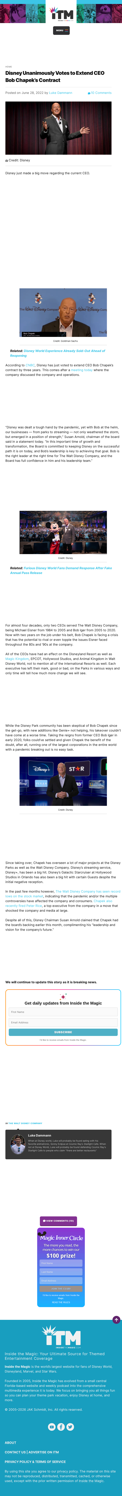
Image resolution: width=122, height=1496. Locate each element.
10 (101, 93)
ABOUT (10, 1443)
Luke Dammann (60, 93)
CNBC (30, 365)
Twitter (70, 1427)
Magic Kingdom (17, 659)
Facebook (61, 1427)
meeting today (82, 370)
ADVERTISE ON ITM (43, 1452)
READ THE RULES (61, 1302)
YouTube (52, 1427)
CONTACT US (15, 1452)
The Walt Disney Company (25, 1123)
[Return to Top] (116, 1320)
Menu (59, 30)
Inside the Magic (91, 1481)
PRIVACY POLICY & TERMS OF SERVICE (35, 1462)
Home (8, 67)
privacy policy (67, 1471)
